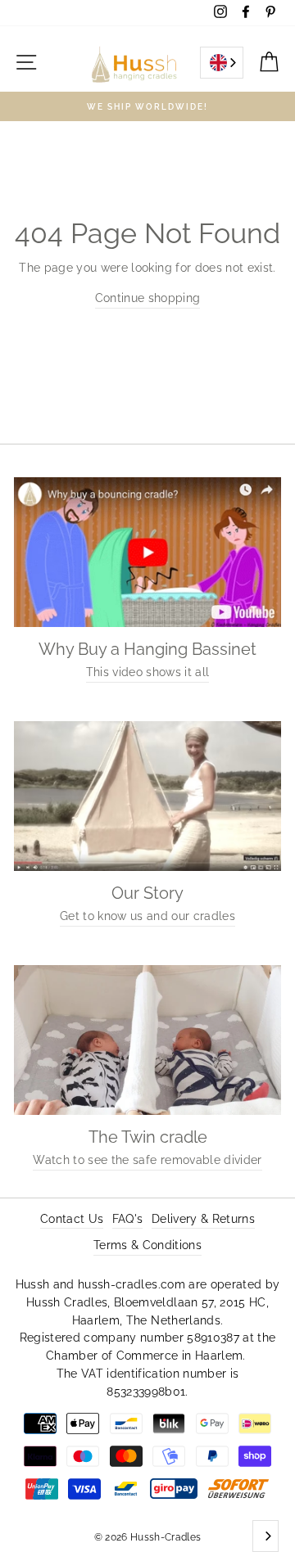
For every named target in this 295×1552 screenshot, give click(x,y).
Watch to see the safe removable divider (147, 1159)
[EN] (222, 62)
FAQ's (127, 1218)
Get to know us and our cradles (147, 916)
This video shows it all (148, 672)
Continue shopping (148, 298)
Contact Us (71, 1218)
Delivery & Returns (203, 1218)
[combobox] (221, 63)
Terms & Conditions (147, 1245)
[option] (147, 106)
